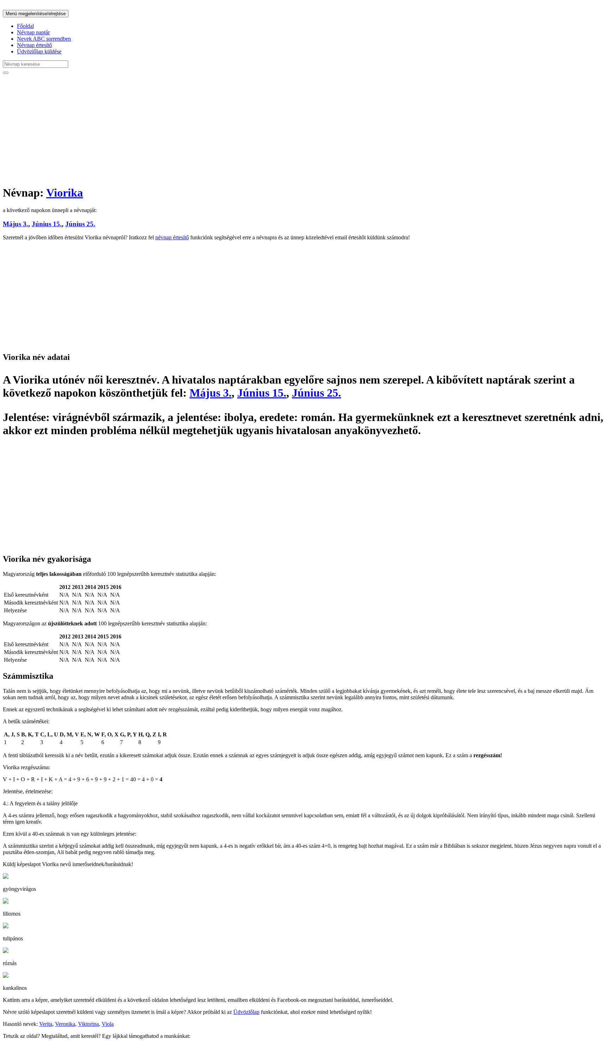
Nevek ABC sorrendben (44, 39)
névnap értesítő (172, 237)
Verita (45, 1024)
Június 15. (47, 224)
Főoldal (25, 26)
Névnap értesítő (34, 45)
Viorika (64, 192)
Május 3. (15, 224)
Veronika (65, 1024)
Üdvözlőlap (246, 1012)
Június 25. (80, 224)
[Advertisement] (214, 129)
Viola (108, 1024)
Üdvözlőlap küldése (39, 51)
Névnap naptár (33, 32)
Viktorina (88, 1024)
